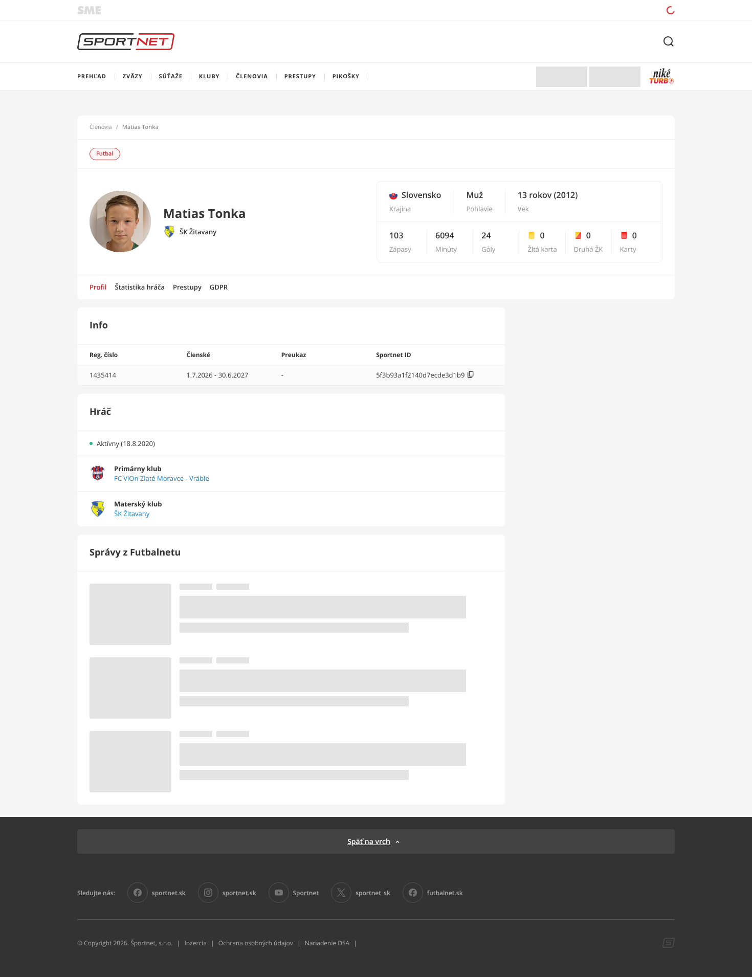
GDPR (219, 287)
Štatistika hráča (140, 287)
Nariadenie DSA (327, 943)
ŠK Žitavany (198, 232)
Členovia (101, 127)
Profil (98, 287)
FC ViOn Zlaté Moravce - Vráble (161, 478)
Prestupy (187, 287)
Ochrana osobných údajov (255, 943)
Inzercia (195, 943)
